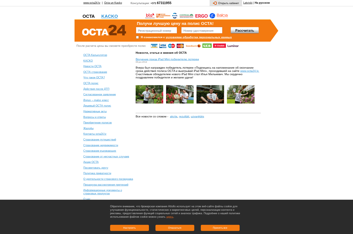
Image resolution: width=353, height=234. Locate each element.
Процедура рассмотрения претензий (105, 184)
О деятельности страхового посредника (108, 179)
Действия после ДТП (96, 88)
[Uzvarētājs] (151, 106)
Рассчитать (244, 30)
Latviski (247, 2)
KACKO (88, 60)
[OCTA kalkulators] (104, 29)
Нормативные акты (95, 111)
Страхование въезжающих (99, 150)
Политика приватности (97, 173)
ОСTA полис (90, 83)
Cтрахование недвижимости (100, 145)
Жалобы (88, 128)
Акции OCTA (91, 162)
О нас (86, 199)
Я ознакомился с (153, 37)
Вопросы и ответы (94, 117)
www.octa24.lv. (249, 70)
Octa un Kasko (113, 2)
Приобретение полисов (97, 122)
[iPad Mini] (241, 106)
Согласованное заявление (99, 94)
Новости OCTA (92, 66)
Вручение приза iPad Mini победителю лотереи (167, 59)
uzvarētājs (197, 116)
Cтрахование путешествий (99, 139)
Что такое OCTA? (94, 77)
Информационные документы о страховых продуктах (102, 192)
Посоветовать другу (95, 167)
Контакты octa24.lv (94, 133)
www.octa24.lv (91, 2)
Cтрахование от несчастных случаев (106, 156)
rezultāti (184, 116)
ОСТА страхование (95, 72)
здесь (169, 216)
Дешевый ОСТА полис (97, 105)
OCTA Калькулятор (95, 55)
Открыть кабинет (228, 3)
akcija (173, 116)
